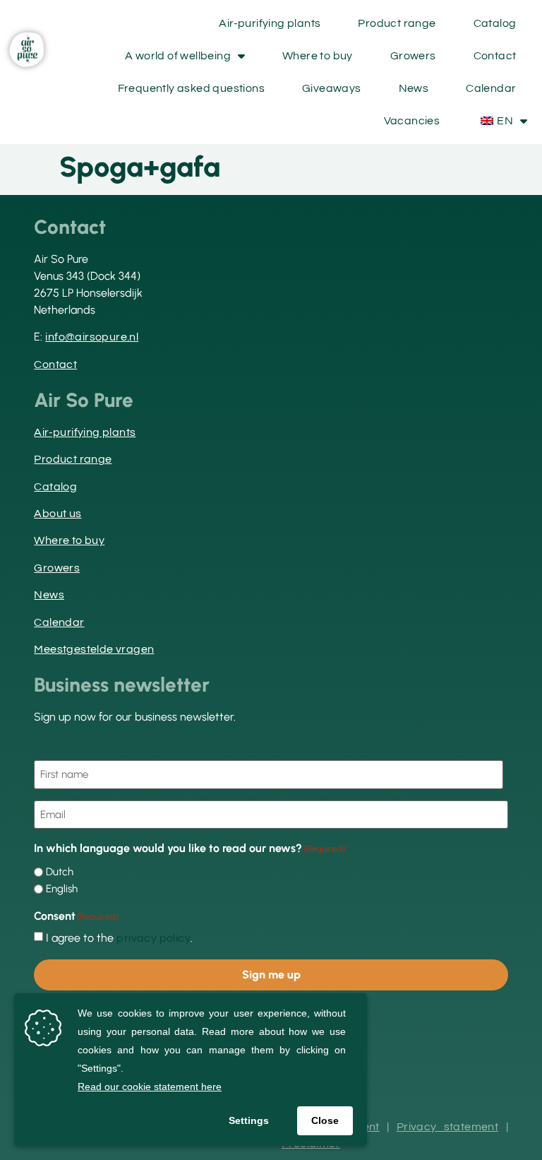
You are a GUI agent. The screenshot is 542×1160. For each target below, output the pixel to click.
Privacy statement (447, 1126)
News (414, 88)
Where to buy (317, 55)
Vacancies (412, 120)
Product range (396, 23)
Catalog (495, 23)
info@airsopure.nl (91, 337)
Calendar (491, 88)
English (62, 889)
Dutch (59, 872)
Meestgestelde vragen (94, 649)
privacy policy (153, 938)
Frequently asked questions (191, 88)
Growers (413, 55)
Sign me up (271, 974)
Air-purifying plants (269, 23)
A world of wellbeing (178, 55)
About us (57, 513)
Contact (495, 55)
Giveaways (331, 88)
